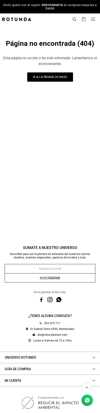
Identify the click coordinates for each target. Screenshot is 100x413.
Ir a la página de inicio (50, 77)
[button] (74, 19)
